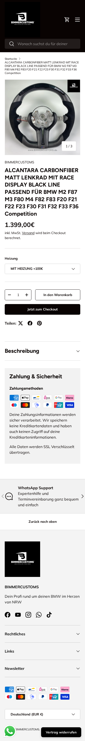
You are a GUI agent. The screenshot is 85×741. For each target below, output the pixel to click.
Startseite (11, 59)
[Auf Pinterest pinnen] (39, 323)
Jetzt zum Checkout (42, 309)
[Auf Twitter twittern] (20, 323)
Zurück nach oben (43, 521)
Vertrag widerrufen (61, 732)
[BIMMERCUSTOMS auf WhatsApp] (39, 615)
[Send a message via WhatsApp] (9, 731)
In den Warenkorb (57, 295)
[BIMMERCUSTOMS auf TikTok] (49, 615)
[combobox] (42, 44)
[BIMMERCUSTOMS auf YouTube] (18, 615)
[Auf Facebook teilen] (30, 323)
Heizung (11, 258)
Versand (28, 233)
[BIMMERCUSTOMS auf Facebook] (7, 615)
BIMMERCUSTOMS (19, 162)
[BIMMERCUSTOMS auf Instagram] (28, 615)
